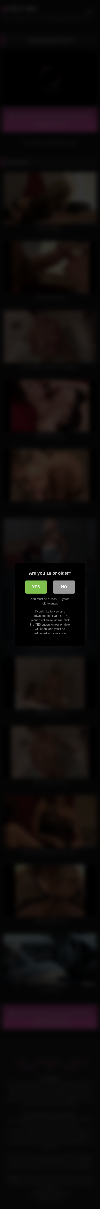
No (64, 587)
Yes (36, 587)
